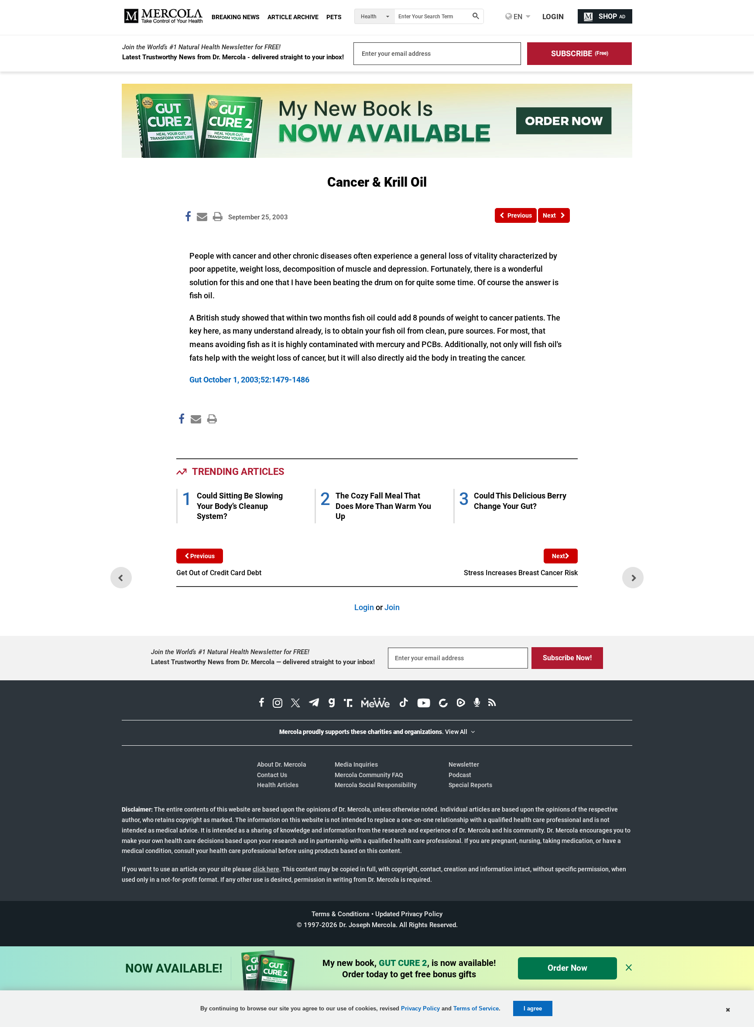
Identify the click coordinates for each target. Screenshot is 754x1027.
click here (266, 869)
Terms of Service (476, 1008)
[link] (188, 218)
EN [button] (517, 16)
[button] (579, 53)
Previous (202, 556)
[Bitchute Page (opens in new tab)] (443, 703)
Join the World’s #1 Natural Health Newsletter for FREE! (201, 47)
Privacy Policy (420, 1008)
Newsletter (464, 764)
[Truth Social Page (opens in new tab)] (348, 703)
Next (558, 556)
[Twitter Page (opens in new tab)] (295, 703)
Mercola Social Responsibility (376, 784)
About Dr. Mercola (281, 764)
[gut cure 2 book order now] (377, 155)
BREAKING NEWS (236, 17)
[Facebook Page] (181, 437)
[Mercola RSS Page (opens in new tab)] (492, 703)
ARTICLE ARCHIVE (293, 17)
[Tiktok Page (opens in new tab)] (403, 703)
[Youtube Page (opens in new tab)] (424, 703)
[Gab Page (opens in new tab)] (332, 703)
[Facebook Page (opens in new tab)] (261, 703)
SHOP (612, 16)
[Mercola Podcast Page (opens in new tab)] (476, 703)
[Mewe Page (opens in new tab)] (376, 703)
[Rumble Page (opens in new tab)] (460, 703)
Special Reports (470, 784)
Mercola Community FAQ (369, 774)
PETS (334, 17)
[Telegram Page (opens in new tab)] (314, 703)
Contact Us (272, 774)
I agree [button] (533, 1008)
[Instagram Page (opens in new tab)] (277, 703)
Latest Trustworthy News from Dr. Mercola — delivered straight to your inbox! (263, 662)
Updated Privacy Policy (408, 914)
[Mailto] (195, 437)
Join (392, 607)
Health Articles (277, 784)
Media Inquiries (356, 764)
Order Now (567, 968)
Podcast (460, 774)
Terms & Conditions (341, 914)
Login (364, 607)
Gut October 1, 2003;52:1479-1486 (249, 379)
